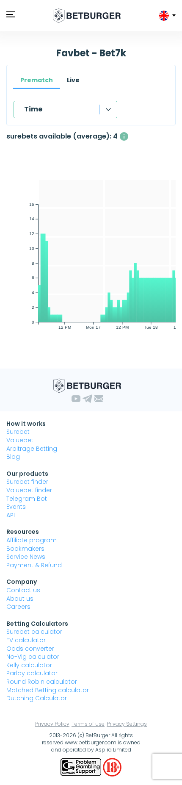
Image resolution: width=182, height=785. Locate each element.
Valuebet (19, 440)
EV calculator (26, 640)
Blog (13, 456)
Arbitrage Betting (31, 448)
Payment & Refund (34, 565)
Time (33, 109)
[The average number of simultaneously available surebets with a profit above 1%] (124, 136)
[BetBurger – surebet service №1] (87, 15)
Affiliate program (31, 540)
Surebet (18, 431)
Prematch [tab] (36, 80)
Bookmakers (25, 548)
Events (16, 506)
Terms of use (88, 723)
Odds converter (30, 648)
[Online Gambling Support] (82, 767)
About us (19, 598)
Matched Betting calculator (47, 690)
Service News (25, 556)
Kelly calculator (29, 665)
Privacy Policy (52, 723)
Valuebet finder (29, 490)
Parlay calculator (32, 673)
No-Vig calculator (32, 656)
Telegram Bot (26, 498)
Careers (18, 606)
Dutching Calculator (36, 698)
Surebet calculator (34, 631)
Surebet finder (27, 481)
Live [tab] (73, 80)
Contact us (23, 590)
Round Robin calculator (41, 681)
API (10, 515)
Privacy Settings (127, 723)
